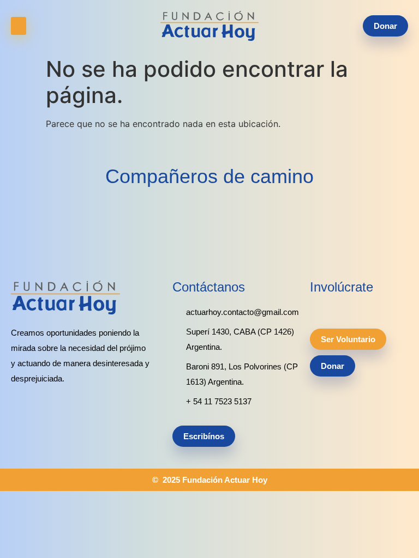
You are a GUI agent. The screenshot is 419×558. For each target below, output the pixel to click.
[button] (18, 26)
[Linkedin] (315, 309)
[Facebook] (333, 309)
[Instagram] (352, 309)
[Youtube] (370, 309)
